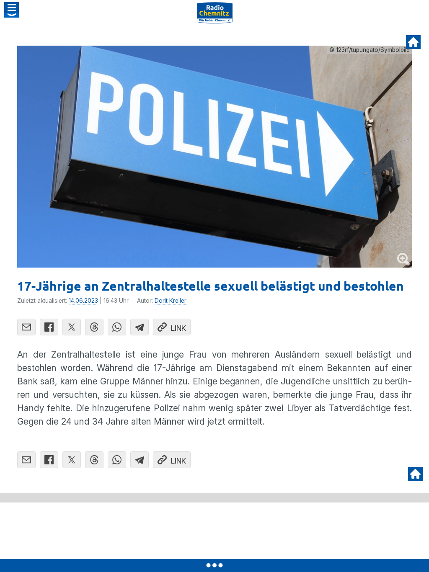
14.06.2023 (83, 300)
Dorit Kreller (170, 300)
